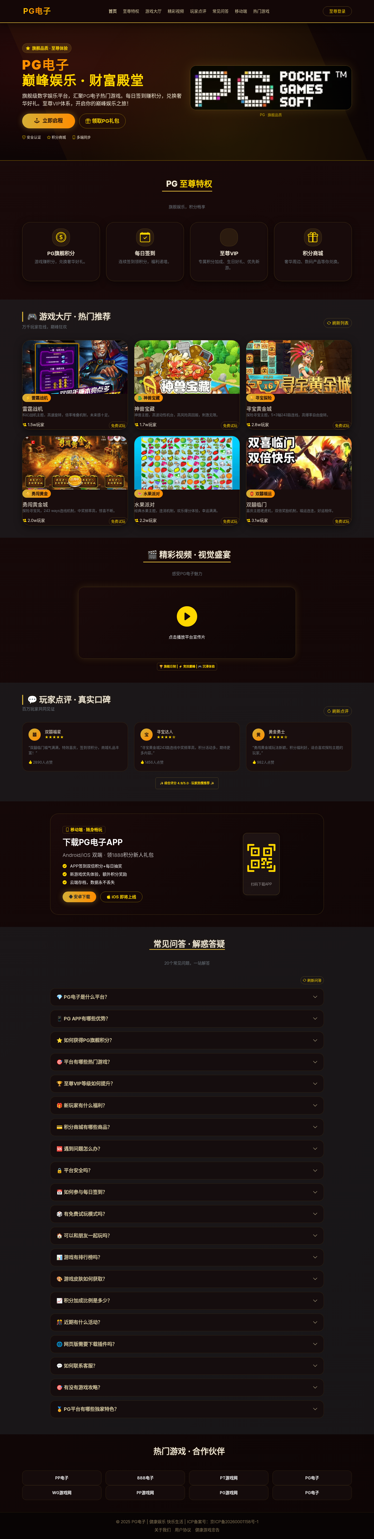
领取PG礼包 (105, 121)
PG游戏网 (229, 1492)
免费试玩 (118, 425)
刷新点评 (340, 711)
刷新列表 (340, 323)
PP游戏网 (145, 1492)
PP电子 (61, 1477)
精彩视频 (176, 11)
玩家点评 (198, 11)
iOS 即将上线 (123, 896)
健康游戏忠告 (207, 1529)
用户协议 (183, 1529)
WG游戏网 (61, 1492)
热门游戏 (261, 11)
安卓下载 (81, 896)
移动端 (241, 11)
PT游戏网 (229, 1477)
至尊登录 (337, 11)
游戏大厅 (153, 11)
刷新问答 (314, 980)
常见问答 (220, 11)
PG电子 (37, 11)
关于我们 (162, 1529)
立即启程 (52, 121)
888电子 (145, 1477)
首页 (113, 11)
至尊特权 (131, 11)
